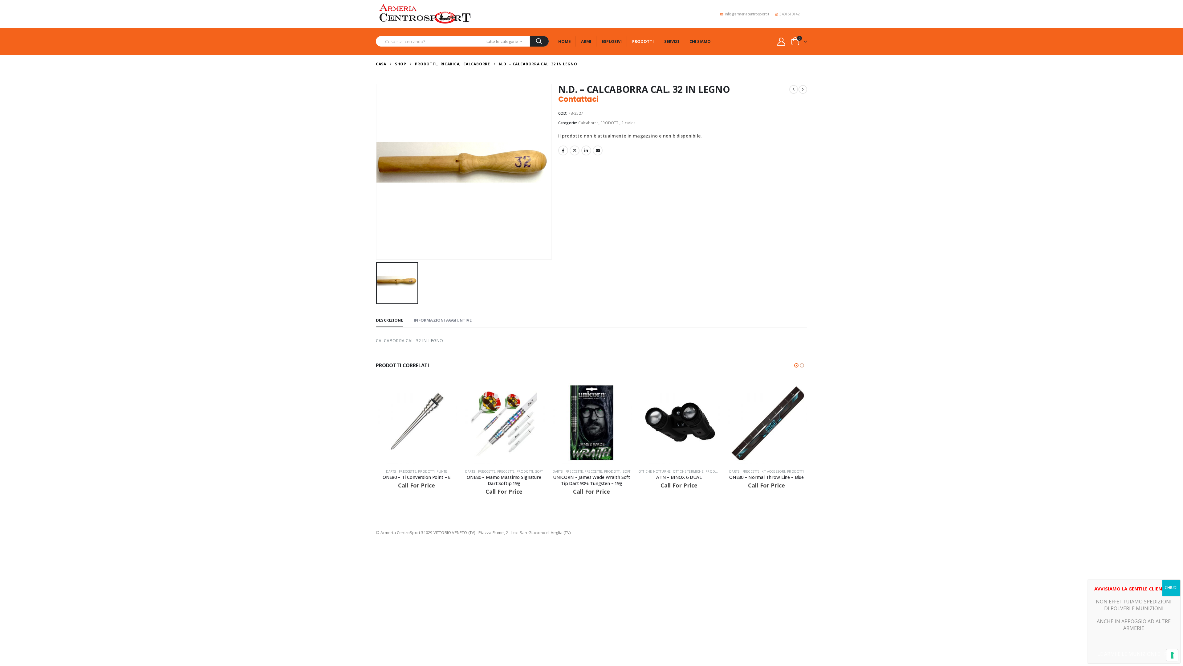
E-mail (598, 150)
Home (564, 41)
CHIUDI (1171, 587)
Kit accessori (773, 471)
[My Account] (781, 41)
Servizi (671, 41)
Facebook (563, 150)
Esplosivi (612, 41)
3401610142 (789, 14)
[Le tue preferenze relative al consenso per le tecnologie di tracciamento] (1172, 655)
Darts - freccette (401, 471)
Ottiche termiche (688, 471)
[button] (796, 365)
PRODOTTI (610, 122)
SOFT (539, 471)
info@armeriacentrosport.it (747, 14)
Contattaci (578, 99)
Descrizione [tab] (389, 320)
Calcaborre (588, 122)
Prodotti (643, 41)
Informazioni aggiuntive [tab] (443, 320)
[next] (803, 89)
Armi (586, 41)
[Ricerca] (539, 41)
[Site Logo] (425, 14)
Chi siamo (700, 41)
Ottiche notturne (654, 471)
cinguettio (574, 150)
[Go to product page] (416, 423)
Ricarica (628, 122)
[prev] (793, 89)
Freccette (505, 471)
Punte (442, 471)
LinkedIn (586, 150)
